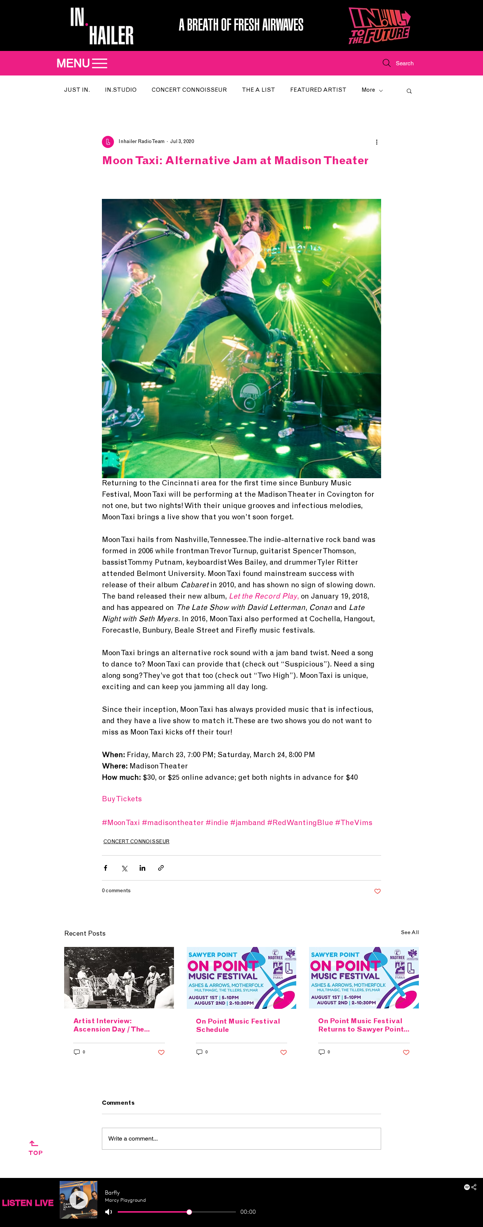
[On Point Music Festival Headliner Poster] (364, 977)
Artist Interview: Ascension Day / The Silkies (108, 1026)
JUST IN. (77, 90)
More (368, 90)
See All (410, 933)
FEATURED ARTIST (318, 90)
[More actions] (376, 141)
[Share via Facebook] (105, 867)
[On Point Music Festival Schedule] (242, 978)
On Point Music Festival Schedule (238, 1026)
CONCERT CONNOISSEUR (189, 90)
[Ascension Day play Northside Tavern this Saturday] (119, 977)
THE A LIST (258, 90)
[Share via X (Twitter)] (124, 867)
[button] (409, 91)
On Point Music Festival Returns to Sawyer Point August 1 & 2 (361, 1026)
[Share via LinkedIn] (142, 867)
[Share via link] (161, 867)
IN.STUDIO (121, 90)
